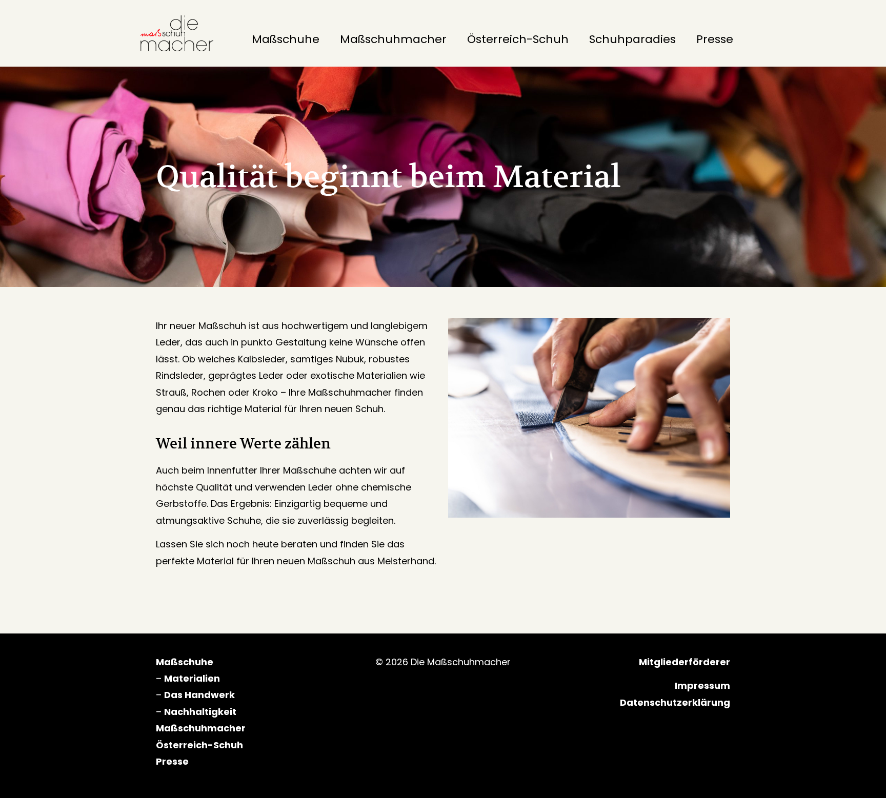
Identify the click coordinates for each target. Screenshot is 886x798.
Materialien (192, 678)
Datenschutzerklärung (675, 702)
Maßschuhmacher (393, 39)
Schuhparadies (632, 39)
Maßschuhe (285, 39)
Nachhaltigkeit (200, 711)
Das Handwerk (199, 694)
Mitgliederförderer (684, 662)
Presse (714, 39)
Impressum (702, 685)
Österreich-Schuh (518, 39)
